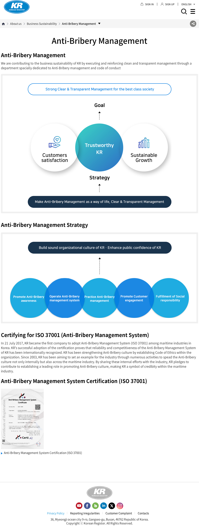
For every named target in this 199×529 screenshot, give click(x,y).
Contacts (143, 513)
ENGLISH (186, 4)
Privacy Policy (55, 513)
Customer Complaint (119, 513)
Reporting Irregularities (85, 513)
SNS (193, 23)
